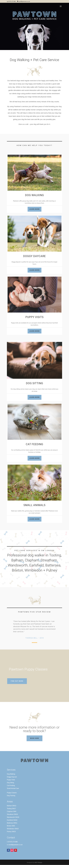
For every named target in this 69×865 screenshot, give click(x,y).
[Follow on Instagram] (12, 850)
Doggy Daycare (12, 777)
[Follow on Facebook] (8, 850)
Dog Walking (11, 774)
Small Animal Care (13, 788)
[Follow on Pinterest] (15, 850)
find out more (17, 681)
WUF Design (38, 862)
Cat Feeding (11, 785)
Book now (34, 738)
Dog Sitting (10, 782)
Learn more (34, 209)
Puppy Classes (12, 792)
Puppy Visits (11, 780)
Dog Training (11, 795)
